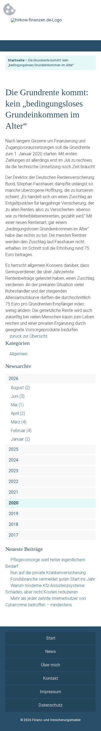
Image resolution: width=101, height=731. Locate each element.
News (50, 651)
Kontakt (50, 678)
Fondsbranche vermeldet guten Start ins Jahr (53, 579)
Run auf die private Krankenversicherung (48, 572)
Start (50, 638)
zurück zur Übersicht (28, 336)
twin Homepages (50, 724)
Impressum (50, 691)
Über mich (50, 664)
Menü (90, 45)
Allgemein (18, 353)
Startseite (16, 60)
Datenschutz (50, 705)
